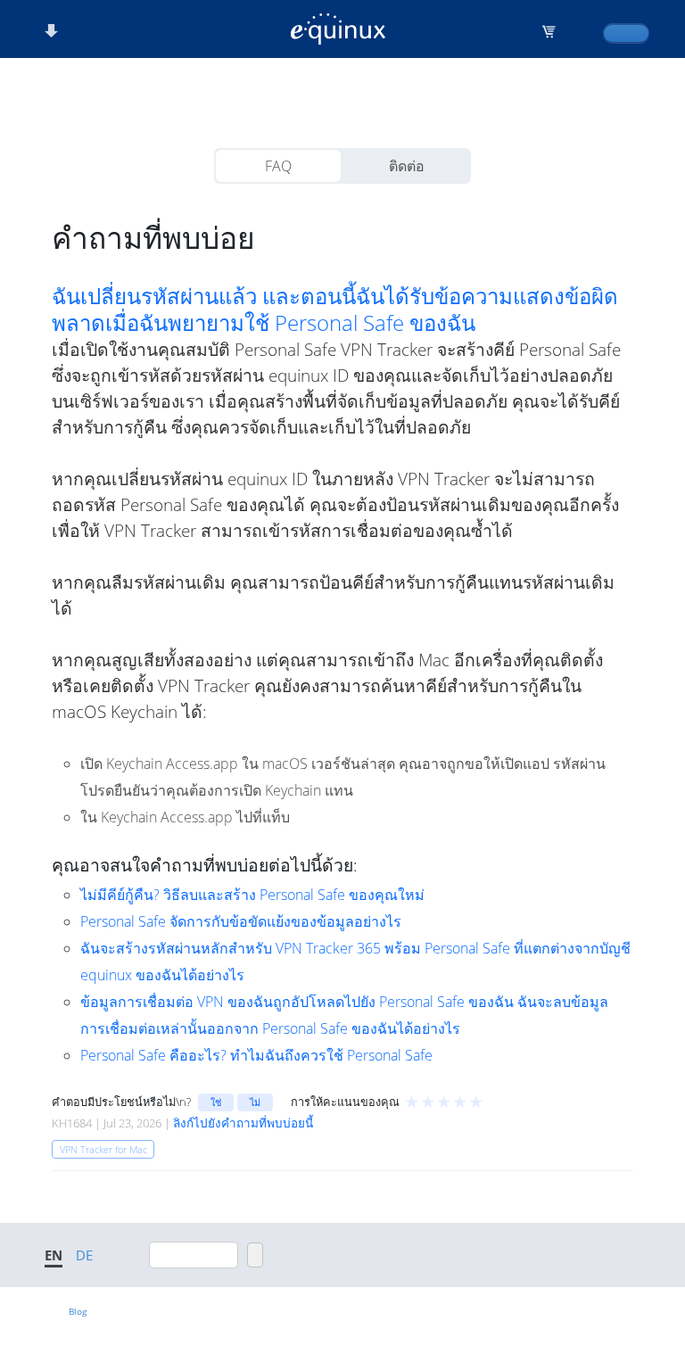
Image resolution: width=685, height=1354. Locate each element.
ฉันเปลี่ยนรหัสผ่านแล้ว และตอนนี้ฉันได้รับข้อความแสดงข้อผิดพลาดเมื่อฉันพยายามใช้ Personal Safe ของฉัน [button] (335, 309)
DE (84, 1255)
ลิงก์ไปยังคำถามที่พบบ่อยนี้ (243, 1123)
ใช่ (215, 1102)
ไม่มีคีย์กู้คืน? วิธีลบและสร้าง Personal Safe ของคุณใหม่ (252, 894)
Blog (78, 1311)
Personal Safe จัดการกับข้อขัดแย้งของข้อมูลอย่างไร (240, 921)
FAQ (278, 166)
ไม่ (255, 1102)
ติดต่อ (407, 166)
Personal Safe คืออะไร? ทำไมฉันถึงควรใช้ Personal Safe (256, 1055)
